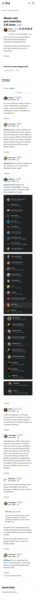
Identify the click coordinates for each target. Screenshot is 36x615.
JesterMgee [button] (12, 435)
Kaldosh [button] (11, 97)
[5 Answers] (25, 29)
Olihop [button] (10, 29)
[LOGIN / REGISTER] (33, 3)
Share (6, 56)
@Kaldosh (7, 163)
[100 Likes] (31, 29)
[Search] (29, 3)
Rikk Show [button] (12, 478)
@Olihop (7, 130)
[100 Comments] (28, 29)
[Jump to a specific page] (30, 92)
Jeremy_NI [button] (12, 124)
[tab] (6, 80)
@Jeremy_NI (8, 185)
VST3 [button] (17, 70)
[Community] (8, 3)
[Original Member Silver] (20, 29)
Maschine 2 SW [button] (9, 70)
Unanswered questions (18, 592)
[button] (6, 30)
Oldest (12, 88)
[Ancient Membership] (23, 29)
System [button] (25, 34)
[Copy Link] (30, 34)
